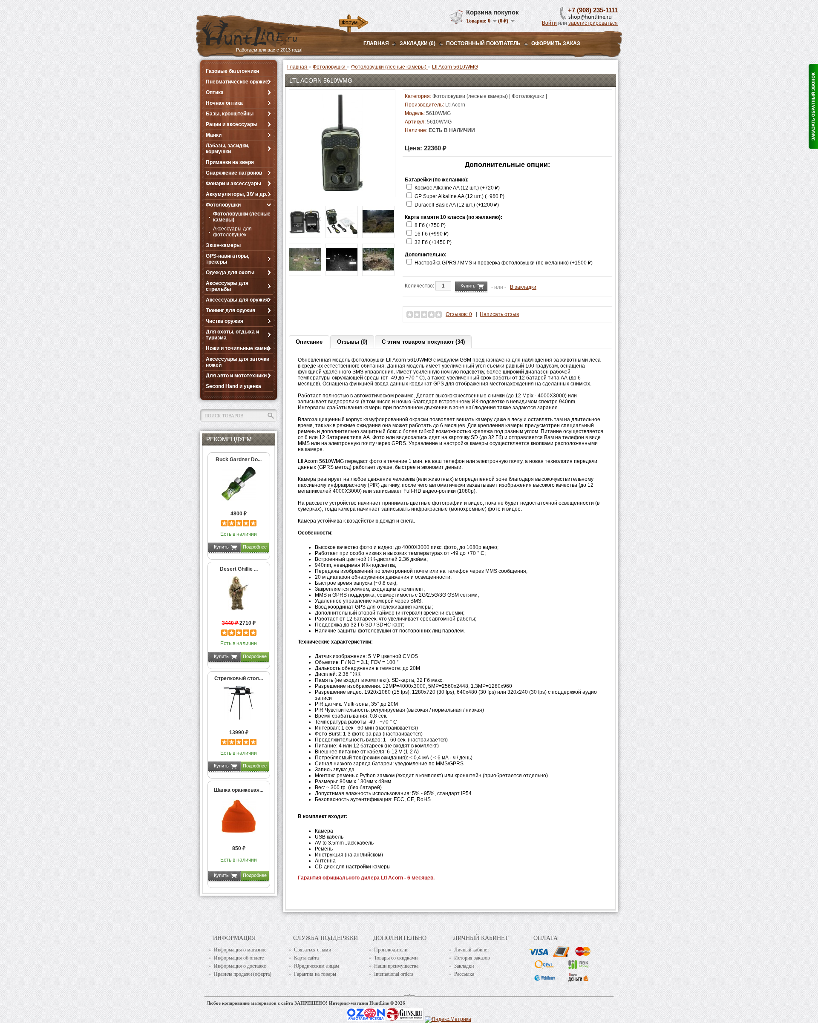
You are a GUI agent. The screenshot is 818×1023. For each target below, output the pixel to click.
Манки (214, 135)
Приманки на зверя (230, 162)
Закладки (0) (417, 43)
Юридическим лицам (316, 966)
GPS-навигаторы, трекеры (227, 259)
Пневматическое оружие (237, 82)
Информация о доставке (240, 966)
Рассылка (464, 974)
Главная (376, 43)
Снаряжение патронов (234, 173)
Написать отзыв (499, 314)
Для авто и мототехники (236, 376)
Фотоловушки (223, 205)
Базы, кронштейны (229, 114)
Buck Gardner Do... (239, 460)
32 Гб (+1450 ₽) (433, 242)
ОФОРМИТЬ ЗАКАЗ (555, 43)
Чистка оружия (224, 321)
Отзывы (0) (352, 342)
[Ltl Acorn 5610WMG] (342, 190)
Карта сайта (306, 958)
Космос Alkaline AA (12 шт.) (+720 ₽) (457, 188)
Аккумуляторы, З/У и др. (236, 194)
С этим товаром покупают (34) (423, 342)
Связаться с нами (312, 950)
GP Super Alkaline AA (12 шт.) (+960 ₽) (459, 196)
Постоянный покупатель (483, 43)
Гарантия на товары (315, 974)
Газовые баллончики (232, 71)
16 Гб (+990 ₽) (432, 234)
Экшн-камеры (223, 245)
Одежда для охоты (230, 273)
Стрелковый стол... (238, 678)
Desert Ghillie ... (239, 569)
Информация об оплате (239, 958)
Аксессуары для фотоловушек (232, 232)
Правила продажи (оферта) (242, 974)
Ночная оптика (224, 103)
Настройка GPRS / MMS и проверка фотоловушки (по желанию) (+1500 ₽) (504, 263)
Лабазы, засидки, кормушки (227, 149)
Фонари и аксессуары (233, 184)
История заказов (472, 958)
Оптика (215, 92)
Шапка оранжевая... (238, 790)
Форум (349, 23)
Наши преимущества (396, 966)
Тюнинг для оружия (230, 310)
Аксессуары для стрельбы (227, 286)
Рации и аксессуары (231, 124)
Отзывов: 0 (459, 314)
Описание (309, 342)
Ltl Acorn (455, 105)
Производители (390, 950)
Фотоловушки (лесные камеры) (242, 217)
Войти (549, 23)
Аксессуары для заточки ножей (237, 362)
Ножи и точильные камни (238, 348)
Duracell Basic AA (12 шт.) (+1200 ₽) (457, 205)
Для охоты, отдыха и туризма (232, 335)
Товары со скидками (396, 958)
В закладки (523, 287)
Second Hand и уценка (233, 386)
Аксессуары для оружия (237, 300)
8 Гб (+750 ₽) (430, 225)
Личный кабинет (471, 950)
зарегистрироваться (593, 23)
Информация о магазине (240, 950)
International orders (393, 974)
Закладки (464, 966)
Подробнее (255, 546)
